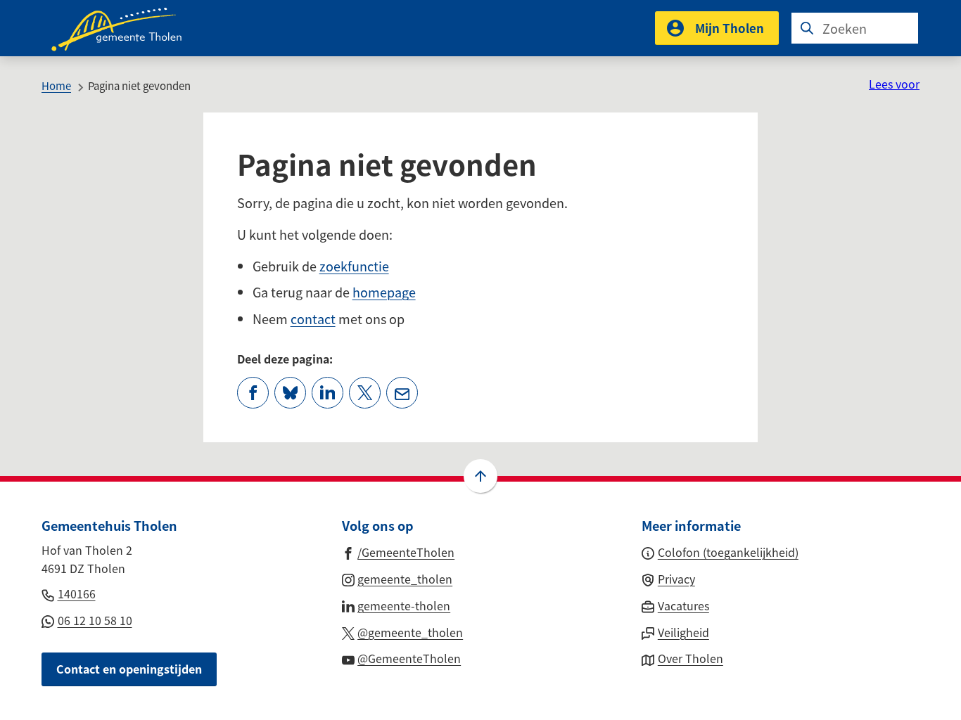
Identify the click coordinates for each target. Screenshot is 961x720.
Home (56, 85)
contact (313, 318)
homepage (384, 292)
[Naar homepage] (126, 28)
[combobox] (854, 28)
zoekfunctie (354, 266)
